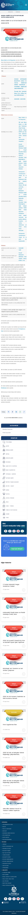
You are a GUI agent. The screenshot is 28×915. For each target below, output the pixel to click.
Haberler (18, 12)
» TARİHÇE (4, 844)
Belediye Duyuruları (7, 429)
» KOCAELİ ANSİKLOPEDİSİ (7, 861)
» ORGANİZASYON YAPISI (7, 824)
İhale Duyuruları (7, 432)
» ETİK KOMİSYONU (6, 835)
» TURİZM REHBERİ (6, 855)
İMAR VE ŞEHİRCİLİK (10, 470)
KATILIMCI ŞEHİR (9, 478)
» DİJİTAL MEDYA (5, 837)
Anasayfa (10, 12)
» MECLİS (4, 826)
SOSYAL (8, 494)
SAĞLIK (7, 490)
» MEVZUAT (4, 831)
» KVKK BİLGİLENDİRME (7, 839)
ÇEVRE (7, 446)
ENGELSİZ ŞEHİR (9, 458)
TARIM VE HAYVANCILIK (11, 510)
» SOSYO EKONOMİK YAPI (7, 846)
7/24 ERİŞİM (9, 442)
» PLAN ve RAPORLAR (6, 828)
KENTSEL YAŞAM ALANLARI (12, 482)
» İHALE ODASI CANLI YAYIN (8, 879)
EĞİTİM (7, 454)
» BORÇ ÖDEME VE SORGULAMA (9, 876)
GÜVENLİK (8, 462)
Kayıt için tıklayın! (17, 549)
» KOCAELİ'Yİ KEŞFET (6, 850)
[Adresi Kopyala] (24, 412)
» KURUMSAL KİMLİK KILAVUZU (8, 833)
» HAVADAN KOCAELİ (6, 863)
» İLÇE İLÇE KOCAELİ (6, 852)
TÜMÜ (7, 517)
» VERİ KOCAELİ (5, 865)
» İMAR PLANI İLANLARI (6, 883)
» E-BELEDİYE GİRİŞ (6, 872)
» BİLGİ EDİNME (5, 874)
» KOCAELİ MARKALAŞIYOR (7, 859)
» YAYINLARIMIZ (5, 867)
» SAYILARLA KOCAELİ (6, 848)
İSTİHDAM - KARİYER (11, 474)
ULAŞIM (7, 514)
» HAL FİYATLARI (5, 881)
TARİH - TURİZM (10, 506)
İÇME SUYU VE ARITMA (11, 466)
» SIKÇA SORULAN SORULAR (8, 885)
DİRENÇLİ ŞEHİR (9, 450)
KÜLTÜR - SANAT (10, 486)
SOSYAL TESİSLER (10, 498)
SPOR (7, 502)
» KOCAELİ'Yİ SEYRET (6, 857)
